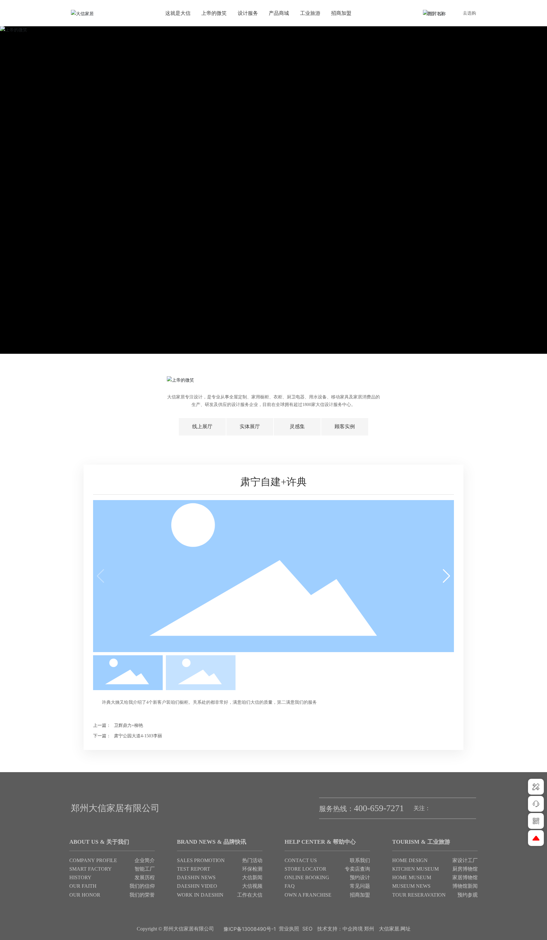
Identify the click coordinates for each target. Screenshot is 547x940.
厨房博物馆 (465, 869)
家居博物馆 (465, 877)
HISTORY (80, 877)
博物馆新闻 (465, 886)
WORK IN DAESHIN (200, 895)
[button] (446, 576)
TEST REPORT (193, 869)
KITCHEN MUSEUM (415, 869)
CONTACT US (301, 860)
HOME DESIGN (410, 860)
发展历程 (145, 877)
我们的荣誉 (142, 895)
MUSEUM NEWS (411, 886)
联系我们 (360, 860)
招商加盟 (360, 895)
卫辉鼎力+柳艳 (128, 725)
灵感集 (297, 426)
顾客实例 (345, 426)
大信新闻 (252, 877)
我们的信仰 (142, 886)
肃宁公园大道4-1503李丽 (138, 736)
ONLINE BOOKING (307, 877)
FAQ (290, 886)
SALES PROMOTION (201, 860)
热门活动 (252, 860)
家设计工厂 (465, 860)
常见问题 (360, 886)
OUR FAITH (83, 886)
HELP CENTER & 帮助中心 (320, 842)
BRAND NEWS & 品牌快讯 (211, 842)
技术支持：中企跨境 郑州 (345, 928)
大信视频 (252, 886)
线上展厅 (202, 426)
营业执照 (289, 928)
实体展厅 (250, 426)
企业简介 (145, 860)
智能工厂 (145, 869)
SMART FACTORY (91, 869)
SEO (307, 928)
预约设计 (360, 877)
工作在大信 (249, 895)
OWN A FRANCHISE (308, 895)
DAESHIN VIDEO (197, 886)
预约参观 (467, 895)
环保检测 (252, 869)
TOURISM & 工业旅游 (421, 842)
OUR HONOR (84, 895)
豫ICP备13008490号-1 (249, 929)
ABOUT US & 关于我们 (99, 842)
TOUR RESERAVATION (419, 895)
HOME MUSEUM (411, 877)
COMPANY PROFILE (93, 860)
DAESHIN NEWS (196, 877)
